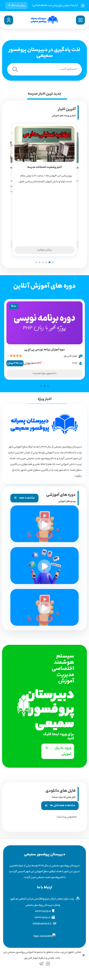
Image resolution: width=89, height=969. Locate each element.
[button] (53, 262)
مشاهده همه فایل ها (62, 805)
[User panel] (8, 20)
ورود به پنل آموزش (63, 751)
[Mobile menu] (80, 20)
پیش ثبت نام (18, 5)
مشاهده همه (27, 498)
